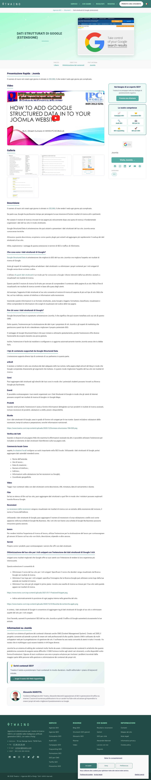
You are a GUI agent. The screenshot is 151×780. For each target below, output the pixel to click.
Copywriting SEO (55, 749)
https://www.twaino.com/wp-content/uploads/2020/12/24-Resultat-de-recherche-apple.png (42, 604)
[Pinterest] (24, 757)
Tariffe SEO (53, 762)
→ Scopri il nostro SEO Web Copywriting (28, 679)
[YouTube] (14, 757)
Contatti (124, 728)
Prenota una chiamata (131, 4)
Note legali (125, 736)
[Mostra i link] (79, 4)
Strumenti (67, 10)
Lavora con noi (102, 745)
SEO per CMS (136, 129)
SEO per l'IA (136, 121)
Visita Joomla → (127, 160)
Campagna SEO (119, 114)
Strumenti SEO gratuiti (81, 732)
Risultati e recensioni (105, 728)
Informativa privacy (128, 741)
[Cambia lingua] (146, 4)
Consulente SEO (136, 114)
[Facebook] (38, 757)
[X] (28, 757)
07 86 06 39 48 (19, 744)
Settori (99, 732)
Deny (106, 766)
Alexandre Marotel (104, 741)
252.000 (52, 79)
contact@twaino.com (23, 748)
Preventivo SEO (55, 766)
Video (75, 745)
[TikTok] (33, 757)
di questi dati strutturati (24, 275)
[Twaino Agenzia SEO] (18, 724)
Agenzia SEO (57, 10)
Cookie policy (126, 745)
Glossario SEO (78, 736)
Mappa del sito (126, 732)
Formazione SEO (55, 753)
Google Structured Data (16, 258)
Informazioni (128, 723)
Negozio (100, 749)
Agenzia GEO (54, 732)
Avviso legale (98, 774)
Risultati (100, 4)
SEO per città (102, 736)
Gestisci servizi (139, 774)
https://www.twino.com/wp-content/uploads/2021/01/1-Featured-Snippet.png (37, 593)
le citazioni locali (20, 450)
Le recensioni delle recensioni (19, 509)
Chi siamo (86, 4)
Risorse (111, 4)
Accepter (88, 766)
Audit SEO (119, 121)
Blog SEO (76, 728)
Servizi (74, 4)
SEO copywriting (119, 129)
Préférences (124, 766)
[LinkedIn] (10, 757)
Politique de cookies (86, 774)
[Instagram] (19, 757)
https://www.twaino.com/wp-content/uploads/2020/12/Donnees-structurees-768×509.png (42, 428)
